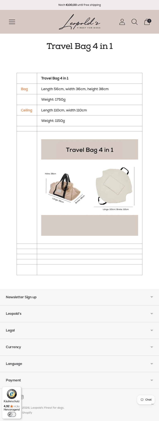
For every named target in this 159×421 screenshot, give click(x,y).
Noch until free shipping (79, 5)
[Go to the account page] (122, 22)
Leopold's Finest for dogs (47, 407)
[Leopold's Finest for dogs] (79, 21)
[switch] (12, 414)
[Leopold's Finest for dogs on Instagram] (21, 398)
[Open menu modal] (12, 22)
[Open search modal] (134, 22)
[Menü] (152, 405)
